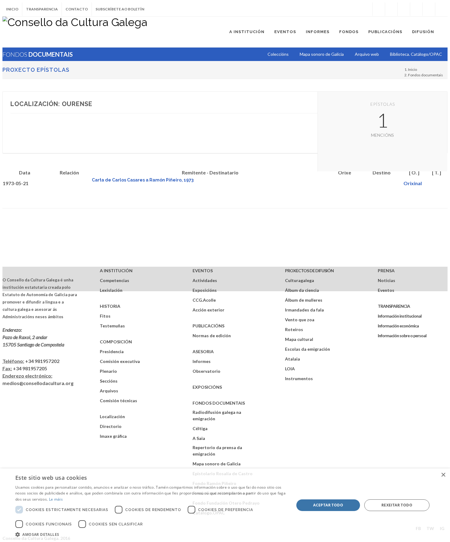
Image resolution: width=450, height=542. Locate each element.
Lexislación (111, 290)
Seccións (109, 381)
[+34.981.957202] (429, 9)
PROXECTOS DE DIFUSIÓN (309, 270)
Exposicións (205, 290)
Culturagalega (299, 280)
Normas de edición (212, 335)
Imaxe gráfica (113, 436)
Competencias (114, 280)
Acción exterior (208, 309)
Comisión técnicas (118, 400)
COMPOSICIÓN (116, 341)
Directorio (111, 426)
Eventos (386, 290)
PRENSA (386, 270)
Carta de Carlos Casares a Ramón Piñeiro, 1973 (142, 179)
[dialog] (225, 505)
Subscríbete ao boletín (120, 9)
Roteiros (294, 329)
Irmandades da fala (304, 309)
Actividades (205, 280)
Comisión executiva (120, 361)
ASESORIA (203, 351)
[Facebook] (379, 9)
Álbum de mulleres (303, 300)
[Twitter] (391, 9)
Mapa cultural (299, 339)
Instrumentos (299, 378)
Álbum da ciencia (302, 290)
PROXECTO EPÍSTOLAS (35, 70)
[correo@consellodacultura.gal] (441, 9)
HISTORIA (110, 306)
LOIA (290, 368)
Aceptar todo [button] (328, 505)
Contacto (77, 9)
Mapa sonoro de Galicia (217, 463)
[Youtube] (416, 9)
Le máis (56, 499)
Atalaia (292, 358)
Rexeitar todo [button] (396, 505)
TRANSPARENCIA (394, 306)
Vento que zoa (299, 319)
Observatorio (206, 371)
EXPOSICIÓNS (207, 387)
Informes (202, 361)
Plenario (108, 371)
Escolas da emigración (307, 349)
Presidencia (112, 351)
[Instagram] (366, 9)
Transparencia (42, 9)
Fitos (105, 316)
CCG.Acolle (204, 300)
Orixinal (412, 183)
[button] (150, 534)
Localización (112, 416)
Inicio (12, 9)
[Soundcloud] (404, 9)
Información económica (398, 325)
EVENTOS (203, 270)
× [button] (443, 475)
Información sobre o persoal (402, 335)
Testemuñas (112, 325)
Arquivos (109, 390)
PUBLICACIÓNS (208, 325)
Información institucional (400, 316)
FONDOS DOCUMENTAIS (219, 403)
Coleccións (278, 54)
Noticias (386, 280)
